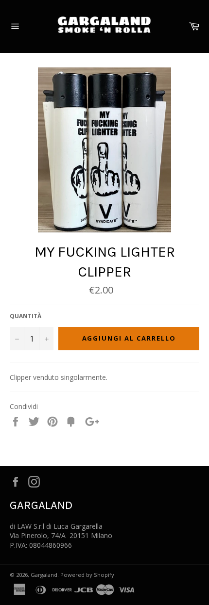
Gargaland (44, 574)
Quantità (25, 316)
